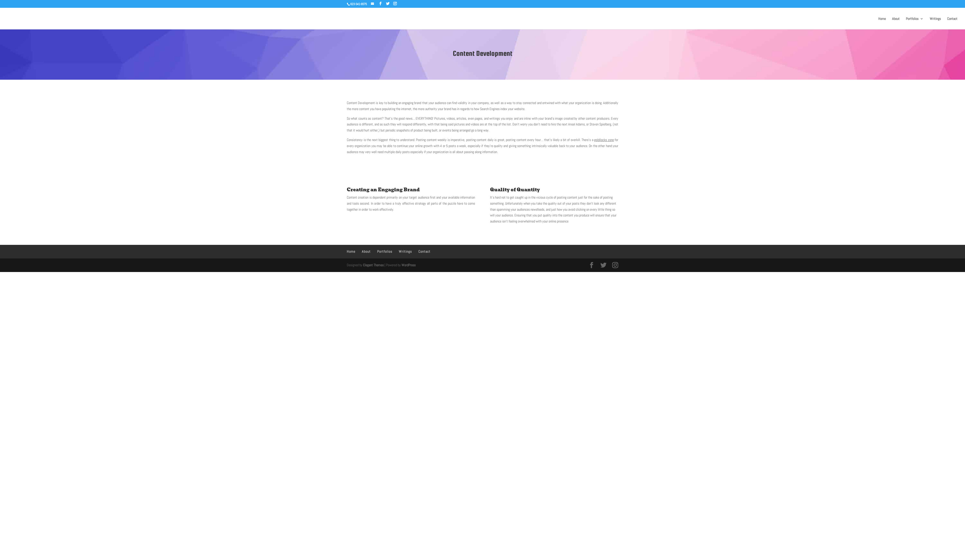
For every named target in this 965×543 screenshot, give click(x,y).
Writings (935, 19)
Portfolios (912, 19)
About (896, 19)
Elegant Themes (373, 265)
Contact (952, 19)
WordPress (409, 265)
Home (882, 19)
